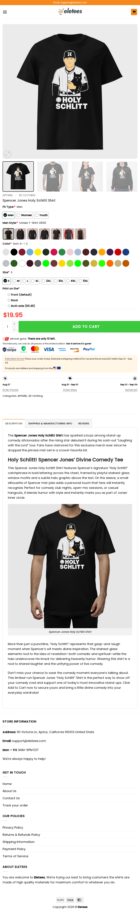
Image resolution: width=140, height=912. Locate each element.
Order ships (70, 389)
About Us (9, 791)
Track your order (15, 805)
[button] (5, 12)
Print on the (11, 288)
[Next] (130, 91)
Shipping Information (18, 842)
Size (6, 272)
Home (7, 784)
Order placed (10, 389)
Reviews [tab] (83, 423)
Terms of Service (15, 856)
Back (14, 300)
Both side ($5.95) (23, 306)
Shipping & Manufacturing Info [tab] (50, 423)
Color (7, 244)
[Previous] (9, 91)
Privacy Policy (13, 827)
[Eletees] (70, 12)
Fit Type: (9, 207)
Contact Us (11, 798)
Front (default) (21, 295)
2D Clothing (27, 195)
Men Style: (10, 223)
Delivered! (131, 389)
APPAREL (8, 195)
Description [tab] (13, 423)
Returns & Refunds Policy (21, 835)
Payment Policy (14, 849)
